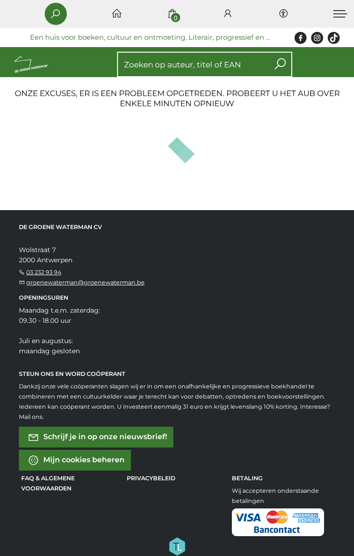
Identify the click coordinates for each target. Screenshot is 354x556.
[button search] (280, 64)
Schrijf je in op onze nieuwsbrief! (104, 436)
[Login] (227, 14)
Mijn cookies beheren (82, 459)
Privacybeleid (151, 478)
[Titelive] (177, 546)
